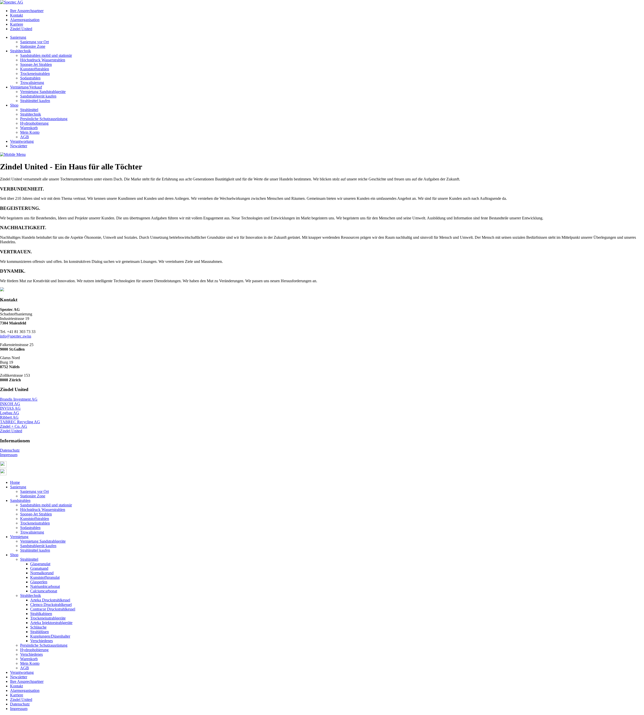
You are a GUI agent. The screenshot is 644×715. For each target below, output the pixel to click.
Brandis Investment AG (18, 399)
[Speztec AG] (11, 2)
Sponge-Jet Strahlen (36, 64)
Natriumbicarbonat (45, 586)
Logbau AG (9, 413)
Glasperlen (38, 582)
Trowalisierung (32, 82)
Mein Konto (29, 132)
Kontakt (16, 15)
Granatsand (39, 568)
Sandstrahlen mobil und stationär (46, 55)
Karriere (16, 24)
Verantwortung (22, 141)
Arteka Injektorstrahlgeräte (51, 623)
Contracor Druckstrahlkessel (52, 609)
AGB (24, 137)
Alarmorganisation (24, 20)
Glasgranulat (40, 564)
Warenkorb (29, 128)
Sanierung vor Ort (34, 42)
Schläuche (38, 627)
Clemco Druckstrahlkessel (51, 604)
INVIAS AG (10, 408)
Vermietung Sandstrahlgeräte (43, 91)
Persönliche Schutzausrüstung (43, 119)
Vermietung (19, 537)
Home (15, 482)
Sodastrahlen (30, 78)
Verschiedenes (41, 641)
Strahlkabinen (41, 613)
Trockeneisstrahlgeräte (48, 618)
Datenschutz (10, 450)
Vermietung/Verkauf (26, 87)
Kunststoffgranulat (45, 577)
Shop (14, 105)
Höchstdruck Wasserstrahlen (42, 60)
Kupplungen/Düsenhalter (50, 636)
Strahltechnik (20, 51)
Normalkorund (42, 573)
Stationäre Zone (32, 46)
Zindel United (21, 29)
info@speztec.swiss (15, 336)
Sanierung (18, 37)
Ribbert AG (9, 417)
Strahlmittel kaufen (35, 101)
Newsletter (18, 146)
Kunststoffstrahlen (34, 69)
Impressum (8, 455)
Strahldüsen (39, 632)
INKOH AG (10, 404)
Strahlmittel (29, 110)
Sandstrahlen (20, 500)
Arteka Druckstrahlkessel (50, 600)
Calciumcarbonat (43, 591)
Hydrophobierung (34, 123)
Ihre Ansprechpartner (27, 11)
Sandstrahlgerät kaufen (38, 96)
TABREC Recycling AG (20, 422)
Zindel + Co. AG (13, 426)
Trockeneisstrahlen (35, 73)
